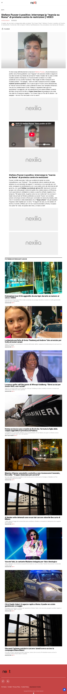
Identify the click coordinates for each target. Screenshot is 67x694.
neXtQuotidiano (5, 20)
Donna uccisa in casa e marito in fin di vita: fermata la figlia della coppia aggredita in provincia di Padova (31, 429)
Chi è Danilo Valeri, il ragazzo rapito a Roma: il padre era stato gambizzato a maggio (30, 605)
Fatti (2, 10)
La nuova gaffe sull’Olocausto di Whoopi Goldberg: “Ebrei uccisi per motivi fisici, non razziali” (33, 385)
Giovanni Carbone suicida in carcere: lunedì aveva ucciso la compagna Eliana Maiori (29, 649)
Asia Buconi (8, 302)
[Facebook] (2, 680)
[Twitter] (7, 680)
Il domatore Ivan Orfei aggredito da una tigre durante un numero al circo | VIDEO (32, 297)
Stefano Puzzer (40, 72)
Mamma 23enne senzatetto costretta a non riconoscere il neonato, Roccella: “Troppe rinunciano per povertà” (32, 474)
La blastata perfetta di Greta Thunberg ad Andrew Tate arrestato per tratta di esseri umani (33, 341)
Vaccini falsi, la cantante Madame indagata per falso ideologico (31, 562)
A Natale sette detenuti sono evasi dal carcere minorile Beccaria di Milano (32, 518)
